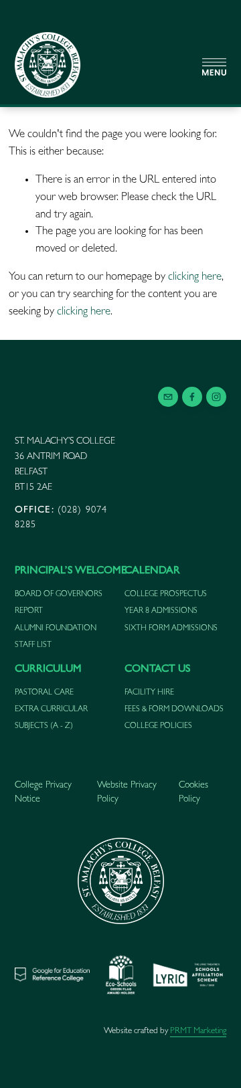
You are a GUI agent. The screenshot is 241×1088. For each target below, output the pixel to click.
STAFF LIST (33, 646)
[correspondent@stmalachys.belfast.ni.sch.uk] (168, 397)
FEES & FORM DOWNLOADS (174, 710)
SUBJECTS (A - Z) (44, 727)
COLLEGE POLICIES (158, 727)
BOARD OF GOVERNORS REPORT (58, 603)
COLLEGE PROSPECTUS (166, 595)
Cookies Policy (193, 792)
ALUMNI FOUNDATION (55, 629)
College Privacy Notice (43, 792)
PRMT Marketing (198, 1031)
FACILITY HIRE (149, 693)
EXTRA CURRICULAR (51, 710)
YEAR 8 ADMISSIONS (161, 612)
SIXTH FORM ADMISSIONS (171, 629)
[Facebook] (192, 397)
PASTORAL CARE (44, 693)
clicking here (195, 277)
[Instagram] (216, 397)
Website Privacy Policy (127, 792)
